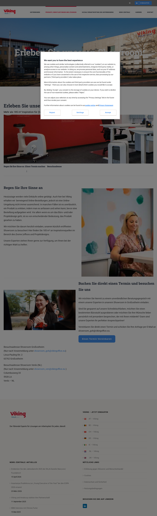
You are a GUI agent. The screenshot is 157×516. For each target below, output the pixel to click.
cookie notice (90, 105)
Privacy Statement (106, 105)
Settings (80, 112)
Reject (52, 112)
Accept (108, 112)
